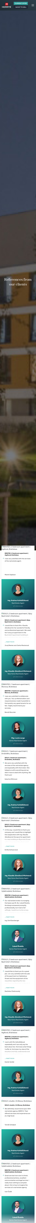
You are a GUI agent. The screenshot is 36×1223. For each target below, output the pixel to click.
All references (18, 606)
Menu (33, 5)
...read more (9, 642)
